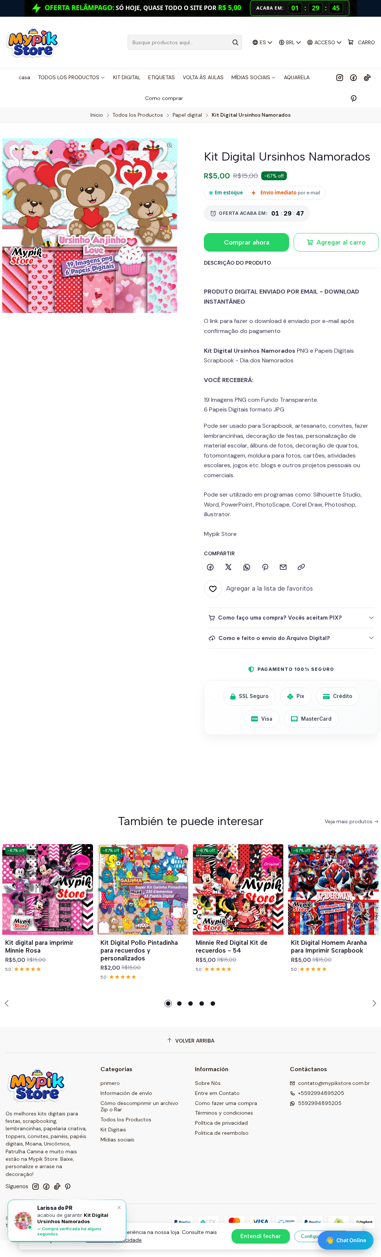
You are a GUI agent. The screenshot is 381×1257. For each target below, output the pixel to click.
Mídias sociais (117, 1139)
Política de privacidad (221, 1122)
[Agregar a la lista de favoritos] (84, 880)
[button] (168, 1003)
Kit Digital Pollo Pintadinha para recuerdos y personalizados (139, 950)
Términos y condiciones (224, 1112)
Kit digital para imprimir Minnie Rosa (39, 946)
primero (110, 1083)
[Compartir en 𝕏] (228, 567)
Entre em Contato (217, 1093)
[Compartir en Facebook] (210, 567)
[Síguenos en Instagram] (340, 77)
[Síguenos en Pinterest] (353, 98)
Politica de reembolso (222, 1133)
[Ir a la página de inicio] (32, 42)
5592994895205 (320, 1103)
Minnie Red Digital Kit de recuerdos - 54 (232, 946)
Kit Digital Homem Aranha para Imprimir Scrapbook (329, 946)
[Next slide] (373, 1003)
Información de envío (126, 1093)
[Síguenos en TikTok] (367, 77)
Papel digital (187, 115)
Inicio (96, 115)
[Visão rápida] (84, 898)
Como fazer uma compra (226, 1103)
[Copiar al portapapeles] (301, 567)
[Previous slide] (7, 1003)
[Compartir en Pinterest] (265, 567)
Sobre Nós (208, 1083)
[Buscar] (235, 42)
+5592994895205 (321, 1093)
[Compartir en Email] (283, 567)
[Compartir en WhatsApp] (246, 567)
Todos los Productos (138, 115)
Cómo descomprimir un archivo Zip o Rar (139, 1106)
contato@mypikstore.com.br (334, 1083)
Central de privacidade (114, 1240)
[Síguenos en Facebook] (353, 77)
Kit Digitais (113, 1129)
